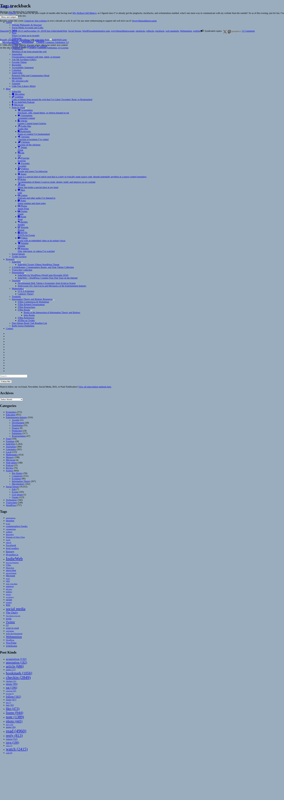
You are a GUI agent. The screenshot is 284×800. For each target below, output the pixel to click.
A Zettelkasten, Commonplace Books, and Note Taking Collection (43, 267)
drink (11, 684)
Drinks (22, 148)
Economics (11, 412)
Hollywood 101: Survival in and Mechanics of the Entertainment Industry (52, 286)
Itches (56, 180)
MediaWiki (20, 79)
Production (17, 430)
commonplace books (17, 526)
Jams (38, 186)
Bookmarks (34, 132)
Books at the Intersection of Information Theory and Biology (52, 312)
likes (21, 191)
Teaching (16, 280)
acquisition (16, 659)
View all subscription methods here (94, 387)
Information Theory (21, 481)
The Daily (12, 612)
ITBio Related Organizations (31, 304)
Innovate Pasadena (12, 562)
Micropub (10, 575)
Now (25, 34)
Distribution (17, 425)
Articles (32, 122)
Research (10, 259)
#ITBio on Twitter (26, 320)
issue (11, 699)
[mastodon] (228, 31)
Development (18, 422)
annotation (16, 662)
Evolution (16, 478)
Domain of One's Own (15, 537)
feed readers (12, 548)
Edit (14, 489)
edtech (8, 543)
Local (8, 452)
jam (10, 705)
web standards (172, 31)
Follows (32, 170)
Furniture (10, 441)
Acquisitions (43, 111)
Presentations (18, 272)
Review (9, 468)
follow (13, 696)
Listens (36, 196)
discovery (10, 534)
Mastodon (10, 568)
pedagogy (10, 586)
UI (7, 625)
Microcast (18, 105)
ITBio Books (24, 310)
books (8, 524)
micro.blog (11, 570)
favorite (10, 694)
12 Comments (248, 31)
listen (14, 713)
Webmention (14, 636)
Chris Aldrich (6, 6)
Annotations (26, 116)
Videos (41, 239)
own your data (11, 584)
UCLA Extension (26, 291)
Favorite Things (19, 62)
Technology (11, 500)
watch (17, 749)
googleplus (236, 31)
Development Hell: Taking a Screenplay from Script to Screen (47, 283)
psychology (10, 597)
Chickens (29, 143)
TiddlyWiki (30, 74)
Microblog (19, 94)
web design (10, 631)
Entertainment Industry (16, 417)
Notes (32, 202)
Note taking (11, 462)
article (15, 666)
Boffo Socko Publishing (23, 326)
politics (9, 592)
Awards (15, 420)
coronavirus (11, 529)
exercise (11, 691)
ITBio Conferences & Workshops (33, 302)
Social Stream (18, 254)
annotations (10, 518)
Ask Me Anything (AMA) (24, 59)
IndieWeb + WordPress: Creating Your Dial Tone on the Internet (48, 278)
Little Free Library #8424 (24, 86)
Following (28, 39)
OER (8, 581)
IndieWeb (16, 262)
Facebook (11, 545)
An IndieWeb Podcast (23, 102)
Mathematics (18, 288)
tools (8, 618)
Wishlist (23, 244)
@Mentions (29, 50)
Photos (23, 207)
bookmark (19, 673)
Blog (8, 89)
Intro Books (29, 315)
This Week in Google (13, 616)
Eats (21, 154)
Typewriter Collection (22, 270)
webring (197, 31)
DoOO (8, 540)
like (13, 709)
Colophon (16, 70)
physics (9, 589)
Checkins (33, 138)
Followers (29, 44)
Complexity (17, 476)
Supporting (36, 55)
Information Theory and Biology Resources (32, 299)
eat (11, 687)
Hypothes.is (12, 554)
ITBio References (26, 318)
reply (14, 735)
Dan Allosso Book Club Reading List (29, 323)
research (9, 603)
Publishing (17, 433)
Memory (10, 457)
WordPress (11, 505)
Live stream (17, 494)
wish (9, 753)
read (16, 731)
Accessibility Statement (23, 67)
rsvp (12, 742)
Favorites (24, 164)
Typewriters (11, 502)
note (15, 717)
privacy (8, 595)
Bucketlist (16, 65)
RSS (8, 605)
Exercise (23, 159)
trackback (159, 31)
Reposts (23, 228)
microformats (11, 573)
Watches (36, 250)
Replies (23, 223)
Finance (15, 428)
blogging (10, 520)
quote (11, 727)
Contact (9, 328)
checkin (18, 677)
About (9, 22)
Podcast (9, 465)
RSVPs (26, 234)
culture (9, 532)
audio (11, 669)
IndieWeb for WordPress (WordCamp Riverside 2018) (43, 275)
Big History (17, 473)
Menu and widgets (9, 17)
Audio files (24, 127)
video (9, 746)
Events (15, 492)
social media (15, 609)
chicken (11, 681)
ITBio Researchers (26, 307)
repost (11, 739)
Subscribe (16, 91)
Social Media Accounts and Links (27, 27)
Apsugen (16, 83)
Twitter (10, 622)
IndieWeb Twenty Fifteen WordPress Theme (38, 264)
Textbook (16, 296)
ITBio (8, 565)
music (8, 578)
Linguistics (11, 449)
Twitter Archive (19, 256)
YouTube (11, 642)
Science (9, 470)
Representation (19, 436)
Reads (22, 218)
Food (8, 438)
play (9, 725)
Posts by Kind (18, 107)
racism (9, 599)
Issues (82, 175)
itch (8, 703)
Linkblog (52, 98)
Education (10, 414)
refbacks (150, 31)
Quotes (22, 212)
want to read (12, 628)
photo (14, 721)
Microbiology (18, 484)
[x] (224, 31)
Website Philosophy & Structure (27, 25)
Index (14, 30)
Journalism (11, 446)
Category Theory (26, 294)
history (10, 551)
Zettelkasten (11, 646)
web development (14, 633)
